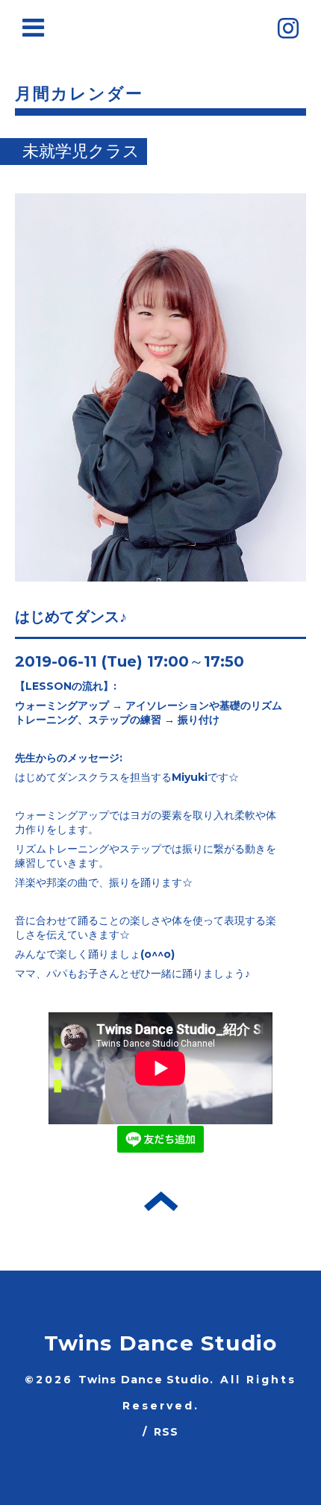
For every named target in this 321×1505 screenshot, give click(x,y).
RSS (166, 1432)
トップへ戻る (161, 1201)
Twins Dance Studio (161, 1343)
